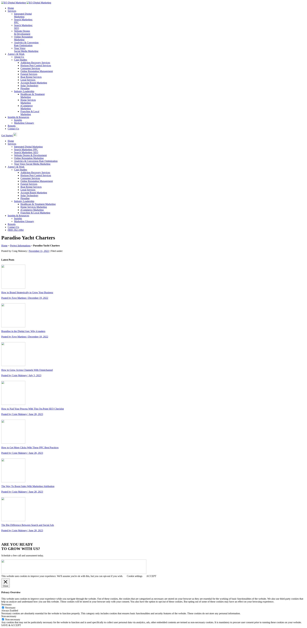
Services (12, 11)
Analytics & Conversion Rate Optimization (36, 161)
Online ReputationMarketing (23, 38)
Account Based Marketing (33, 82)
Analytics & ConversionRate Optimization (26, 44)
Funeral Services (28, 74)
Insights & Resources (18, 117)
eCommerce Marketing (32, 209)
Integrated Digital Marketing (28, 146)
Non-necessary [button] (8, 616)
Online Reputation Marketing (29, 158)
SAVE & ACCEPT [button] (11, 625)
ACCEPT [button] (151, 576)
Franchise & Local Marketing (35, 212)
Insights (18, 120)
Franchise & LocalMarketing (29, 113)
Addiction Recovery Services (35, 62)
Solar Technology (29, 85)
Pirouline (25, 88)
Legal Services (27, 79)
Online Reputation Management (36, 71)
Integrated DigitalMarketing (23, 15)
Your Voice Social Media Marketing (26, 49)
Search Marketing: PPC (26, 149)
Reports (12, 125)
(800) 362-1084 (16, 230)
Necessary (10, 607)
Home (11, 8)
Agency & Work (16, 54)
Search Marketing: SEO (26, 152)
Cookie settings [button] (134, 576)
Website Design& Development (22, 32)
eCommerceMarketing (26, 107)
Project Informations (20, 245)
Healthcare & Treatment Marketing (38, 204)
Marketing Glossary (24, 123)
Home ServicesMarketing (28, 101)
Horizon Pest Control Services (35, 65)
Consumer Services (30, 68)
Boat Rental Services (31, 77)
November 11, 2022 (39, 251)
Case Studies (20, 59)
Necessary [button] (6, 604)
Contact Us (13, 128)
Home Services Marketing (33, 207)
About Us (19, 57)
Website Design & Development (30, 155)
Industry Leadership (24, 91)
